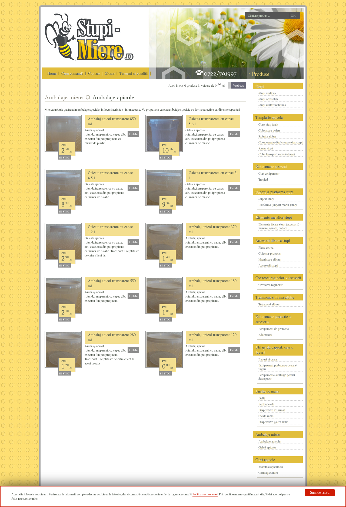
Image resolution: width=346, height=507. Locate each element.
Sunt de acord (320, 493)
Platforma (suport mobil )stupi (277, 204)
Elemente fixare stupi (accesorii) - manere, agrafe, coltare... (279, 226)
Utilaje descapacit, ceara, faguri (274, 349)
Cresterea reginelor (270, 284)
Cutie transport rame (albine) (276, 154)
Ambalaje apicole (269, 441)
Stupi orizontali (268, 99)
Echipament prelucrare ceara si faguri (277, 367)
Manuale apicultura (270, 466)
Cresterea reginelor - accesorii (278, 277)
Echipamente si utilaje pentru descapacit (276, 377)
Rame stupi (265, 148)
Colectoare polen (269, 130)
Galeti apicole (267, 447)
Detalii (133, 134)
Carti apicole (265, 459)
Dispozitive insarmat (271, 410)
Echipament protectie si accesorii (273, 319)
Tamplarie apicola (269, 117)
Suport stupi (266, 199)
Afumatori (265, 334)
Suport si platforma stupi (274, 191)
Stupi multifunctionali (272, 105)
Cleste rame (265, 416)
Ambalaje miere (267, 434)
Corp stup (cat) (268, 124)
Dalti (261, 398)
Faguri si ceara (267, 359)
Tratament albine (268, 304)
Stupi (259, 86)
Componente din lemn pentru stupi (280, 142)
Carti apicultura (268, 472)
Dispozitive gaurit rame (273, 422)
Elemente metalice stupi (273, 217)
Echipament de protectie (273, 328)
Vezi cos (238, 85)
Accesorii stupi (268, 265)
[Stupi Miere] (89, 60)
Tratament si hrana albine (274, 297)
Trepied (263, 179)
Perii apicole (266, 404)
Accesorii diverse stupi (272, 240)
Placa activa (265, 247)
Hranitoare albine (269, 259)
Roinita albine (267, 136)
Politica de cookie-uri (205, 494)
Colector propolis (269, 253)
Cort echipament (268, 173)
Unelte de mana (267, 391)
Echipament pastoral (271, 166)
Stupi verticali (267, 93)
